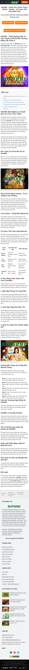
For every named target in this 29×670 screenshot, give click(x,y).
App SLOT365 (6, 556)
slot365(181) (11, 492)
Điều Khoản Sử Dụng (8, 577)
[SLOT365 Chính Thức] (12, 2)
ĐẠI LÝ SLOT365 (7, 559)
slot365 (7, 156)
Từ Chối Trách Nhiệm (8, 581)
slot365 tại (13, 284)
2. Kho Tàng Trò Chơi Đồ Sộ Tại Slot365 (12, 100)
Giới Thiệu (5, 572)
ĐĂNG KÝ (25, 2)
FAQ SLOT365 (6, 564)
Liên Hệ (4, 574)
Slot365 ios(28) (20, 492)
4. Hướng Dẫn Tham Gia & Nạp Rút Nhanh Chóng (14, 104)
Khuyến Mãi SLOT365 (8, 549)
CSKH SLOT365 (6, 561)
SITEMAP (23, 661)
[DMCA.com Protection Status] (14, 656)
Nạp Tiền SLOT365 (7, 552)
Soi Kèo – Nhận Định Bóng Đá (10, 584)
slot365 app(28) (12, 494)
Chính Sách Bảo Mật (8, 579)
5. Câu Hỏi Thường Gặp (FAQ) (10, 106)
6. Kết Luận (5, 108)
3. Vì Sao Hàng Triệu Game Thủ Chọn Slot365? (13, 102)
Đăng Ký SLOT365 (7, 547)
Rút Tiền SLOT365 (7, 554)
